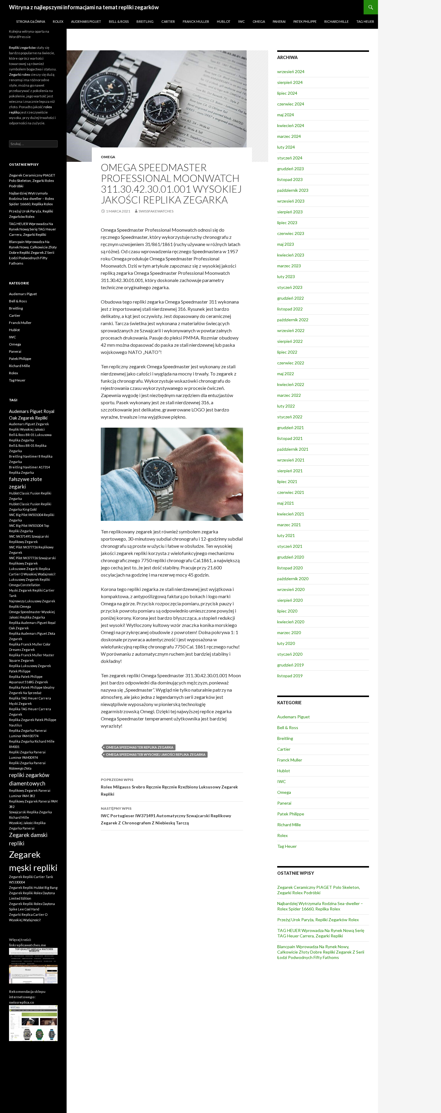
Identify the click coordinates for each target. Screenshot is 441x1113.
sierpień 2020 (290, 600)
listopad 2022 (290, 308)
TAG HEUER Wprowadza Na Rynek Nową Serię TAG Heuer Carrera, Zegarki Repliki (320, 933)
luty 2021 (286, 535)
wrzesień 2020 (290, 589)
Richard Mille (336, 21)
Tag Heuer (365, 21)
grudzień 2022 (290, 298)
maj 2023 (285, 244)
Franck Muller (196, 21)
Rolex (58, 21)
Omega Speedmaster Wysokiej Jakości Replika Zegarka (156, 754)
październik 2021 (292, 449)
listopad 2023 (290, 179)
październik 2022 (292, 319)
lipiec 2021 (287, 481)
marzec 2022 (289, 395)
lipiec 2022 (287, 352)
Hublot (223, 21)
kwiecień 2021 (290, 513)
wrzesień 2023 (290, 200)
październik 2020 (292, 578)
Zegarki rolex (19, 74)
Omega (259, 21)
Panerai (279, 21)
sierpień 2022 (290, 341)
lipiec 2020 (287, 610)
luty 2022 (286, 405)
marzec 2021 (289, 524)
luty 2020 (286, 643)
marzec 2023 (289, 265)
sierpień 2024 (290, 82)
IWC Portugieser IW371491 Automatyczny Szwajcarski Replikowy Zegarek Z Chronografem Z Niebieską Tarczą (166, 815)
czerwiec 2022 (290, 362)
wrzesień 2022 (290, 330)
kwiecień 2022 (290, 384)
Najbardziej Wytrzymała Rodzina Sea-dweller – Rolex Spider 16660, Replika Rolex (320, 906)
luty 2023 (286, 276)
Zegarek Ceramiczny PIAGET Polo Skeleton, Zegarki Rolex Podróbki (318, 890)
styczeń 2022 (289, 416)
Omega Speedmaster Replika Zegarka (139, 747)
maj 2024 (285, 114)
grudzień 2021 (290, 427)
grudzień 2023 (290, 168)
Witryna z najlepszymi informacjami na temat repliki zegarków (84, 7)
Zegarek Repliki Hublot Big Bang (33, 887)
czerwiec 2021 (290, 492)
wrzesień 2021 (290, 459)
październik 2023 (292, 190)
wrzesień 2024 (290, 71)
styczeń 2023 (289, 287)
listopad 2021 (290, 438)
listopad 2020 (290, 567)
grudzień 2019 (290, 664)
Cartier (168, 21)
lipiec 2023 (287, 222)
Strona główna (30, 21)
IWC (241, 21)
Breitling (145, 21)
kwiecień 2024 (290, 125)
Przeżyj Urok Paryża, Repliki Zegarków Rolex (318, 919)
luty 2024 (286, 147)
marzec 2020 (289, 632)
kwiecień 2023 (290, 254)
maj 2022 (285, 373)
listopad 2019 (290, 675)
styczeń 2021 (289, 546)
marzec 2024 (289, 136)
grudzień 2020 (290, 556)
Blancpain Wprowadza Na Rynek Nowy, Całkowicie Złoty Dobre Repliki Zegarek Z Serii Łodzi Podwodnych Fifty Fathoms (320, 952)
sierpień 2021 (290, 470)
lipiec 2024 (287, 93)
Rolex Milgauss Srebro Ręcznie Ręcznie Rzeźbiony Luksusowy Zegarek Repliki (169, 787)
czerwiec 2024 (290, 103)
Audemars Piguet (86, 21)
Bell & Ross (119, 21)
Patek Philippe (304, 21)
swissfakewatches (156, 211)
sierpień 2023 (290, 211)
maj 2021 (285, 503)
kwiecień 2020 (290, 621)
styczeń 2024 (289, 157)
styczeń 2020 (289, 654)
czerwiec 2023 (290, 233)
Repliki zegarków (22, 47)
